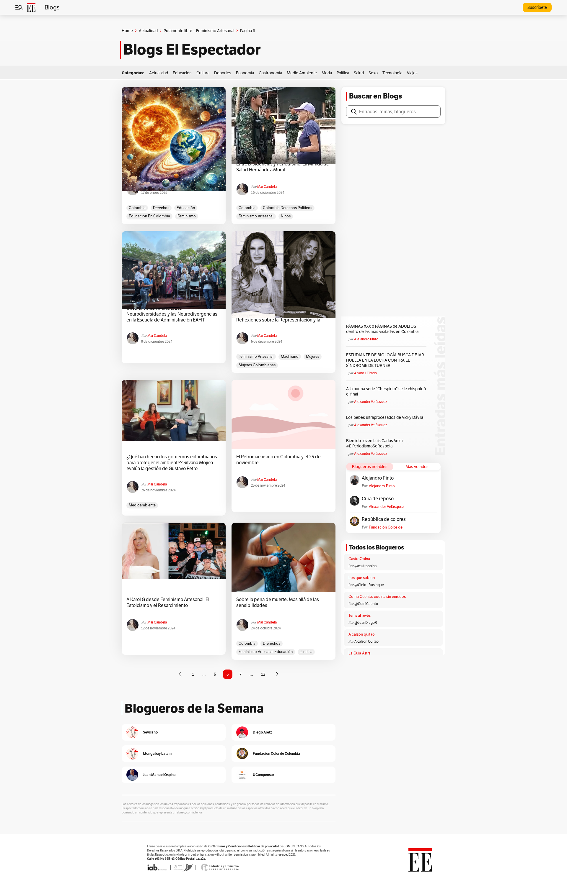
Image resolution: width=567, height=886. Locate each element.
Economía (245, 73)
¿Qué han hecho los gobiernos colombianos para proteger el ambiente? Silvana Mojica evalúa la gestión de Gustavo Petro (171, 463)
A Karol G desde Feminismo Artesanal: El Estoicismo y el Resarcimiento (167, 602)
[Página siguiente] (277, 674)
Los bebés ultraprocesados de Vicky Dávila (385, 417)
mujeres (312, 356)
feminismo (186, 216)
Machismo (290, 356)
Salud (359, 73)
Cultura (202, 73)
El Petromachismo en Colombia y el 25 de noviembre (278, 460)
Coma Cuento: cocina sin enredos (377, 596)
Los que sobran (361, 577)
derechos (161, 207)
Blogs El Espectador (192, 49)
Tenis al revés (359, 615)
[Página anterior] (180, 674)
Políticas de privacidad (263, 846)
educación (186, 207)
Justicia (306, 651)
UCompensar (263, 774)
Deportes (222, 73)
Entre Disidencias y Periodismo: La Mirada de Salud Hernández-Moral (282, 167)
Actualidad (148, 30)
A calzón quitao (361, 634)
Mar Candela (267, 186)
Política (343, 73)
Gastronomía (270, 73)
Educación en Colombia (149, 216)
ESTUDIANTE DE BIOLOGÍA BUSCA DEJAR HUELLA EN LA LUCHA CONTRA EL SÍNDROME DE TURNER (385, 360)
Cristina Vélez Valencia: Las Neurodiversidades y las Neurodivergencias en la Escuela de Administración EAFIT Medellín (171, 314)
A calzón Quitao (366, 641)
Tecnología (392, 73)
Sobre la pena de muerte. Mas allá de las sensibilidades (277, 602)
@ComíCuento (366, 603)
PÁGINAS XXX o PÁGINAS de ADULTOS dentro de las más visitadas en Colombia (382, 329)
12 (263, 674)
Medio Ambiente (302, 73)
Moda (327, 73)
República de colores (384, 519)
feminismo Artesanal (256, 216)
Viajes (412, 73)
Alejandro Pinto (366, 339)
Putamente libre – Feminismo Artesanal (199, 30)
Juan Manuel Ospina (159, 774)
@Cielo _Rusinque (369, 585)
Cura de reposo (378, 499)
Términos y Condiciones (229, 846)
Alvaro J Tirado (365, 373)
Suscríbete (537, 7)
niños (286, 216)
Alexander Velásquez (370, 401)
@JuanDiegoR (365, 622)
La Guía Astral (360, 653)
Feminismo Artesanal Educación (266, 651)
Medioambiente (142, 505)
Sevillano (150, 732)
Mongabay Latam (157, 753)
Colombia (137, 207)
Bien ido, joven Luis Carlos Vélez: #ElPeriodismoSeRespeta (375, 443)
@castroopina (365, 566)
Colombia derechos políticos (287, 207)
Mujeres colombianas (257, 364)
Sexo (373, 73)
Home (127, 30)
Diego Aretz (262, 732)
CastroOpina (359, 558)
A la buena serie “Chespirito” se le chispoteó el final (386, 391)
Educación (182, 73)
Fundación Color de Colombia (386, 527)
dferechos (271, 643)
